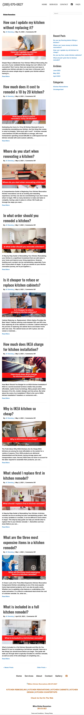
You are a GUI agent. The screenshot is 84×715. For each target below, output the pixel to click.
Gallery (58, 675)
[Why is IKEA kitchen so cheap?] (24, 433)
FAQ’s (78, 4)
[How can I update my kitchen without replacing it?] (24, 47)
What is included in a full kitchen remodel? (21, 609)
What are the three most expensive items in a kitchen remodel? (23, 542)
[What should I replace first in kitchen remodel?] (24, 498)
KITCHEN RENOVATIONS (38, 689)
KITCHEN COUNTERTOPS (46, 692)
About (39, 675)
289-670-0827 (42, 708)
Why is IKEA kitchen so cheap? (19, 411)
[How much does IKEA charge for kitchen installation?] (24, 369)
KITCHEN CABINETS (59, 689)
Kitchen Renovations (60, 87)
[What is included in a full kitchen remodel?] (24, 631)
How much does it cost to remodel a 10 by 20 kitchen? (23, 89)
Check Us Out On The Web (42, 698)
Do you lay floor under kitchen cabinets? (67, 55)
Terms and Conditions (37, 713)
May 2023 (56, 73)
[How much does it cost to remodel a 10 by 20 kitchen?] (24, 111)
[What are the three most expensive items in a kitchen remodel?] (24, 567)
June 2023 (56, 70)
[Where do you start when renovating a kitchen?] (24, 176)
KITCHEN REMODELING (16, 689)
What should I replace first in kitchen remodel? (24, 475)
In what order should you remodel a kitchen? (20, 218)
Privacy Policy (49, 713)
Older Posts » (42, 667)
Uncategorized (58, 89)
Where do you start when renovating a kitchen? (21, 153)
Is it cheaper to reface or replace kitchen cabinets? (22, 282)
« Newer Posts (8, 667)
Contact (64, 4)
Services (53, 4)
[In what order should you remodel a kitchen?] (24, 240)
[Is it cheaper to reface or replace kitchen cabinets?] (24, 304)
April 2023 (56, 76)
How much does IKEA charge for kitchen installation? (23, 346)
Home (44, 4)
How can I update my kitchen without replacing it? (24, 24)
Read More (6, 76)
